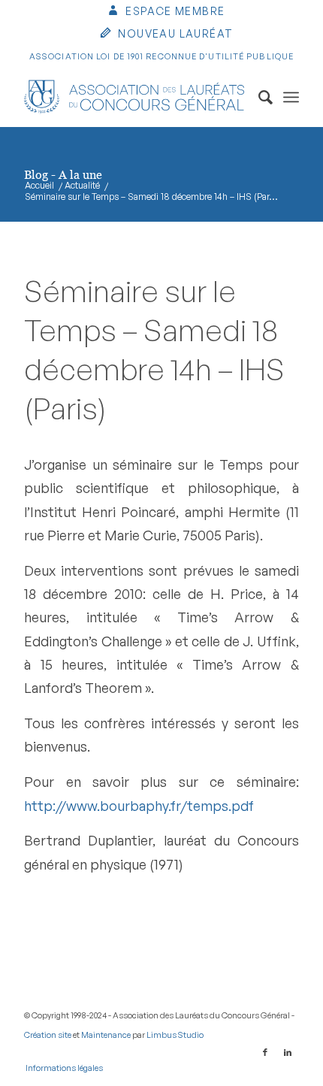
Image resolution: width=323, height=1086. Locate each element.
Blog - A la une (63, 174)
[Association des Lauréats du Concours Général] (133, 97)
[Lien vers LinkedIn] (287, 1052)
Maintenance (106, 1035)
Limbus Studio (175, 1035)
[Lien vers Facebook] (265, 1052)
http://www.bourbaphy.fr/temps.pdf (139, 805)
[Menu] (291, 97)
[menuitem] (166, 12)
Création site (47, 1035)
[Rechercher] (258, 97)
